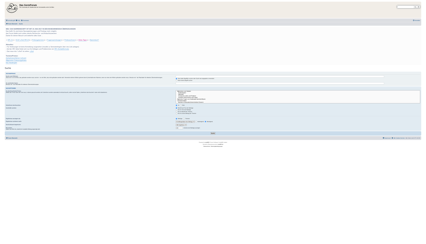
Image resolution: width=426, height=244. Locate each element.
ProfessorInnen (69, 40)
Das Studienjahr (11, 63)
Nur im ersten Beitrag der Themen (187, 113)
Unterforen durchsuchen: (13, 105)
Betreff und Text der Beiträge (185, 108)
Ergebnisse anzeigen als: (13, 118)
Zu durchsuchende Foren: (13, 91)
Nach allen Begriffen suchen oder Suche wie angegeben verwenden (196, 78)
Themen (187, 118)
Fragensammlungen (54, 40)
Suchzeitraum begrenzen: (13, 124)
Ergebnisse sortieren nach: (14, 121)
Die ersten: (9, 127)
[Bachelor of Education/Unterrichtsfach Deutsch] (298, 102)
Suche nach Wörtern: (12, 76)
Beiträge (180, 118)
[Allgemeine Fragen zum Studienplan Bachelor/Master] (298, 99)
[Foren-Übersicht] (12, 9)
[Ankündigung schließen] (419, 28)
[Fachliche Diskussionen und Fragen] (298, 97)
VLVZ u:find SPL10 (22, 40)
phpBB (207, 142)
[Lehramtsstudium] (298, 101)
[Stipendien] (298, 94)
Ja (178, 105)
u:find (32, 51)
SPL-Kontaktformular (61, 49)
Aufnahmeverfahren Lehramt (16, 58)
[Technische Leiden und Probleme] (298, 96)
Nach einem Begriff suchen (185, 80)
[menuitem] (18, 20)
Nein (183, 105)
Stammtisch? (94, 40)
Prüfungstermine (38, 40)
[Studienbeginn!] (298, 93)
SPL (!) (10, 40)
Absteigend (209, 121)
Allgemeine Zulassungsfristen (16, 60)
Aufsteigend (200, 121)
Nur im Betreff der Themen (185, 111)
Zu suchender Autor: (12, 83)
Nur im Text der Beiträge (184, 109)
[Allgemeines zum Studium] (298, 91)
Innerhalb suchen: (11, 108)
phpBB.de (220, 144)
